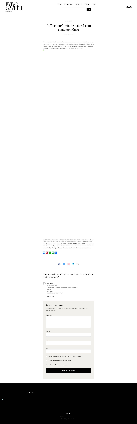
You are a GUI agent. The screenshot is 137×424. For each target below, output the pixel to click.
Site (47, 348)
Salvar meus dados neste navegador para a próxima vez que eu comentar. (64, 356)
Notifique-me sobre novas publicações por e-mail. (59, 364)
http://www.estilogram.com (55, 293)
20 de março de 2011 (52, 285)
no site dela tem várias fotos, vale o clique (73, 243)
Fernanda (50, 283)
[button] (59, 264)
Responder (50, 296)
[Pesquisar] (89, 9)
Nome (48, 331)
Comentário (49, 315)
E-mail (48, 340)
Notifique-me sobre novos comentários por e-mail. (59, 360)
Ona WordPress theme (72, 417)
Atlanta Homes (73, 46)
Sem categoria (68, 21)
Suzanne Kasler (78, 44)
